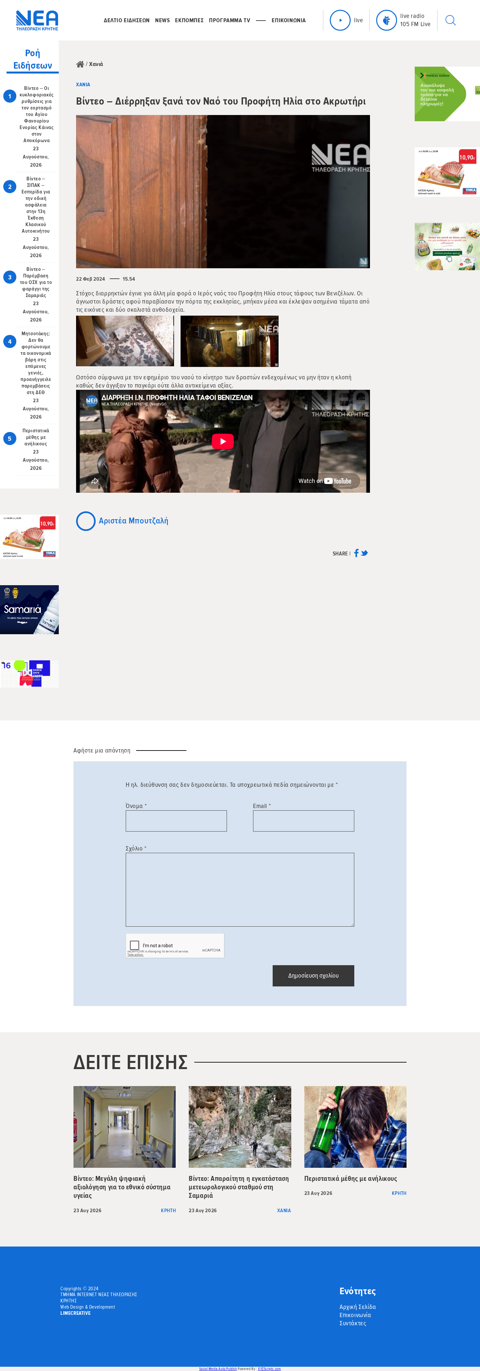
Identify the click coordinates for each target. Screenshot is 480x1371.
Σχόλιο (136, 848)
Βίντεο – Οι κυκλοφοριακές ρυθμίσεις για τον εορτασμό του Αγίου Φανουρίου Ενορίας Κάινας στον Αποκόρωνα (37, 114)
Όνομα (136, 806)
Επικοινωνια (289, 20)
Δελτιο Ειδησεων (127, 20)
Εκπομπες (189, 20)
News (162, 20)
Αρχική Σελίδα (358, 1307)
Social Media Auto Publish (218, 1369)
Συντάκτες (353, 1323)
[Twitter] (364, 555)
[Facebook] (356, 555)
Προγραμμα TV (229, 20)
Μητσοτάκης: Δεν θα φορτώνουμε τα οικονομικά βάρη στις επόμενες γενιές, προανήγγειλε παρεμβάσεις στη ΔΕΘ (36, 363)
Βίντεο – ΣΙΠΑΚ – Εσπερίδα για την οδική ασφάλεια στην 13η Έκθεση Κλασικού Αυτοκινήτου (36, 204)
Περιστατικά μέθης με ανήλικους (36, 437)
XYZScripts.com (269, 1369)
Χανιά (96, 64)
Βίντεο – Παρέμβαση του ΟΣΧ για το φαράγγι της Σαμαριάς (36, 282)
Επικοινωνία (355, 1315)
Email (262, 806)
